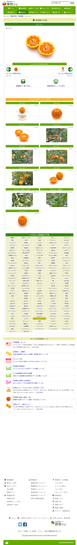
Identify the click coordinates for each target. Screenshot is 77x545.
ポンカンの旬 (18, 359)
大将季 (66, 283)
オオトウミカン (66, 248)
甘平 (66, 255)
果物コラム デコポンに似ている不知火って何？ (29, 388)
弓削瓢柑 (26, 326)
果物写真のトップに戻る (56, 86)
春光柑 (26, 273)
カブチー (39, 253)
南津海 (26, 293)
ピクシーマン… (66, 308)
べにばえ (12, 316)
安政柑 (26, 242)
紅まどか (39, 316)
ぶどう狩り (59, 489)
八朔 (39, 298)
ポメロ (26, 318)
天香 (12, 240)
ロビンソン (12, 331)
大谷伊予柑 (53, 248)
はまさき (53, 298)
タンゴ (53, 283)
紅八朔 (66, 313)
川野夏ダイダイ (12, 255)
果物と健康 (59, 508)
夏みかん (39, 293)
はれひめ (12, 303)
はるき (39, 301)
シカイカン (53, 270)
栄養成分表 (57, 8)
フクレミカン (53, 311)
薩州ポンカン (12, 268)
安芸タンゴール (26, 237)
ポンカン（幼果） (56, 189)
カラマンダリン (53, 253)
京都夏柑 (26, 258)
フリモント (67, 311)
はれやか (26, 303)
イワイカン (12, 245)
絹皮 (12, 258)
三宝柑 (26, 270)
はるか (26, 301)
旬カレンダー (46, 8)
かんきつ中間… (53, 255)
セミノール (12, 280)
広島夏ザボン (26, 308)
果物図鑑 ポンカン (20, 342)
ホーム (12, 8)
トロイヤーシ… (53, 291)
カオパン (66, 250)
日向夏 (66, 306)
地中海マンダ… (26, 285)
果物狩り (12, 12)
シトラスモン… (66, 270)
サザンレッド (66, 265)
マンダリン (12, 321)
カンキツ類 (39, 255)
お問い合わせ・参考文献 (61, 518)
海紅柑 (53, 250)
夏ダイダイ (12, 293)
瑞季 (39, 321)
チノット (39, 285)
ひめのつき (39, 306)
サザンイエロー (53, 265)
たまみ (12, 283)
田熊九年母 (26, 280)
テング (39, 288)
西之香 (26, 296)
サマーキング (39, 268)
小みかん (12, 265)
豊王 (12, 318)
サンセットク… (66, 268)
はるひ (53, 301)
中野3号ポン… (66, 291)
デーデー (12, 291)
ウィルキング (26, 245)
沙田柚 (39, 270)
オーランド (39, 250)
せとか (53, 278)
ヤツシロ (53, 323)
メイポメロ (39, 323)
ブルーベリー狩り (61, 492)
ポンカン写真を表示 (13, 73)
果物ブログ (45, 12)
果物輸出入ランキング (39, 486)
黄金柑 (12, 248)
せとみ (66, 278)
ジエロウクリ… (26, 275)
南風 (12, 296)
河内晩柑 (66, 253)
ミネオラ (53, 321)
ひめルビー (53, 306)
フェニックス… (39, 311)
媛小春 (26, 306)
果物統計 (68, 8)
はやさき (12, 301)
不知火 (66, 273)
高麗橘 (53, 263)
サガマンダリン (39, 265)
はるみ (66, 301)
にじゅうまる (39, 296)
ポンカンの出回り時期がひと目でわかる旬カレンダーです (30, 361)
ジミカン (39, 275)
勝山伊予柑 (26, 253)
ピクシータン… (53, 308)
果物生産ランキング (38, 483)
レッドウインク (39, 329)
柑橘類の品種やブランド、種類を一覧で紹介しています (29, 400)
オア (53, 245)
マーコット (26, 321)
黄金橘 (26, 248)
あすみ (39, 237)
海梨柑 (26, 298)
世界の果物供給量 (37, 498)
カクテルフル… (12, 253)
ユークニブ (39, 326)
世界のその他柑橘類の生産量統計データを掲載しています (30, 376)
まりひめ (66, 318)
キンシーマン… (66, 258)
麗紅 (12, 329)
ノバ (12, 298)
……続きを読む (34, 347)
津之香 (53, 285)
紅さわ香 (53, 313)
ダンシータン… (12, 285)
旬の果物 (10, 489)
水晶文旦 (53, 275)
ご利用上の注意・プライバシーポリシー (34, 518)
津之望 (12, 288)
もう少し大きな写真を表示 (39, 64)
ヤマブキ (66, 323)
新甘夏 (12, 275)
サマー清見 (26, 268)
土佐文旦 (39, 291)
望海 (66, 296)
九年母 (53, 260)
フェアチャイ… (26, 311)
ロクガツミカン (66, 329)
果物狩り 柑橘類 (19, 352)
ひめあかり (12, 306)
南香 (66, 293)
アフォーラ (67, 237)
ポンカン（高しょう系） (22, 189)
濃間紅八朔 (53, 296)
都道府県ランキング (38, 492)
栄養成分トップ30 (13, 501)
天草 (26, 240)
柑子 (39, 263)
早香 (66, 298)
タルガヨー (26, 283)
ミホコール (12, 323)
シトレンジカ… (12, 273)
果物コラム (34, 12)
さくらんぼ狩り (60, 486)
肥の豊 (66, 303)
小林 (66, 263)
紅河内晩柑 (39, 313)
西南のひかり (26, 278)
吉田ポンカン (53, 326)
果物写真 (23, 12)
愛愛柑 (12, 237)
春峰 (39, 273)
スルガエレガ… (12, 278)
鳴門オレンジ (53, 293)
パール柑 (53, 303)
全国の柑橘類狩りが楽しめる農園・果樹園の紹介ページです (30, 354)
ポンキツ (53, 318)
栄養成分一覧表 (12, 504)
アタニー (53, 237)
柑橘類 (20, 16)
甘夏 (39, 240)
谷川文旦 (66, 280)
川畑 (26, 255)
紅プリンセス (26, 316)
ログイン (68, 12)
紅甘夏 (26, 313)
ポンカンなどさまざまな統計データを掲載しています (28, 368)
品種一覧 (57, 12)
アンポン (39, 242)
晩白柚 (39, 303)
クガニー (39, 260)
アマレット (53, 240)
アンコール (12, 242)
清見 (39, 258)
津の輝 (66, 285)
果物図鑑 (23, 8)
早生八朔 (26, 331)
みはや (66, 321)
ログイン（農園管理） (63, 511)
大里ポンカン (39, 248)
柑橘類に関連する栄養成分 (22, 380)
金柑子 (53, 258)
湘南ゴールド (53, 273)
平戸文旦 (12, 308)
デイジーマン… (53, 288)
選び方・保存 (34, 8)
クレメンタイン (12, 263)
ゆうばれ (12, 326)
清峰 (39, 278)
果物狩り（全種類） (62, 480)
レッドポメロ (53, 329)
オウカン (66, 245)
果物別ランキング (37, 489)
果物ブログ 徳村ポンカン (22, 404)
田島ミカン (39, 280)
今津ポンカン (53, 242)
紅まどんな (53, 316)
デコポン (66, 288)
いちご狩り (59, 483)
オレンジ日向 (26, 250)
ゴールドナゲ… (26, 265)
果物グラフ (11, 492)
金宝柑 (12, 260)
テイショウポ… (26, 288)
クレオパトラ (66, 260)
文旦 (12, 313)
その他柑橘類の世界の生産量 (23, 373)
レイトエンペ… (26, 329)
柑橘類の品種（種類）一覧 (22, 397)
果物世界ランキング (38, 495)
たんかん (39, 283)
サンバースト (12, 270)
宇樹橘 (39, 245)
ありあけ (66, 240)
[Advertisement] (39, 93)
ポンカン (9, 75)
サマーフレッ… (53, 268)
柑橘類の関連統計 (19, 366)
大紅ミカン (12, 250)
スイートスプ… (66, 275)
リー (66, 326)
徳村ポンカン (26, 291)
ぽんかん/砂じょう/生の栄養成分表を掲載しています (28, 383)
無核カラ (26, 323)
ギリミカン (26, 260)
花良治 (26, 263)
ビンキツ (39, 308)
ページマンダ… (66, 316)
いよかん (66, 242)
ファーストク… (12, 311)
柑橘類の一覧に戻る (23, 86)
